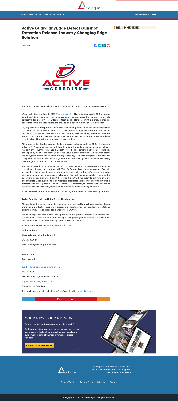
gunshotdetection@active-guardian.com (41, 267)
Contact (113, 382)
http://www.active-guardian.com (37, 281)
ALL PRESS (50, 14)
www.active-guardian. (56, 225)
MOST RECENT (36, 14)
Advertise (101, 382)
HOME (24, 14)
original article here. (87, 291)
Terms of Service (68, 382)
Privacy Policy (86, 382)
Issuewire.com (63, 114)
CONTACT (62, 14)
